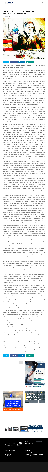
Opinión (11, 16)
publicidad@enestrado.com (11, 455)
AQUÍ (37, 454)
